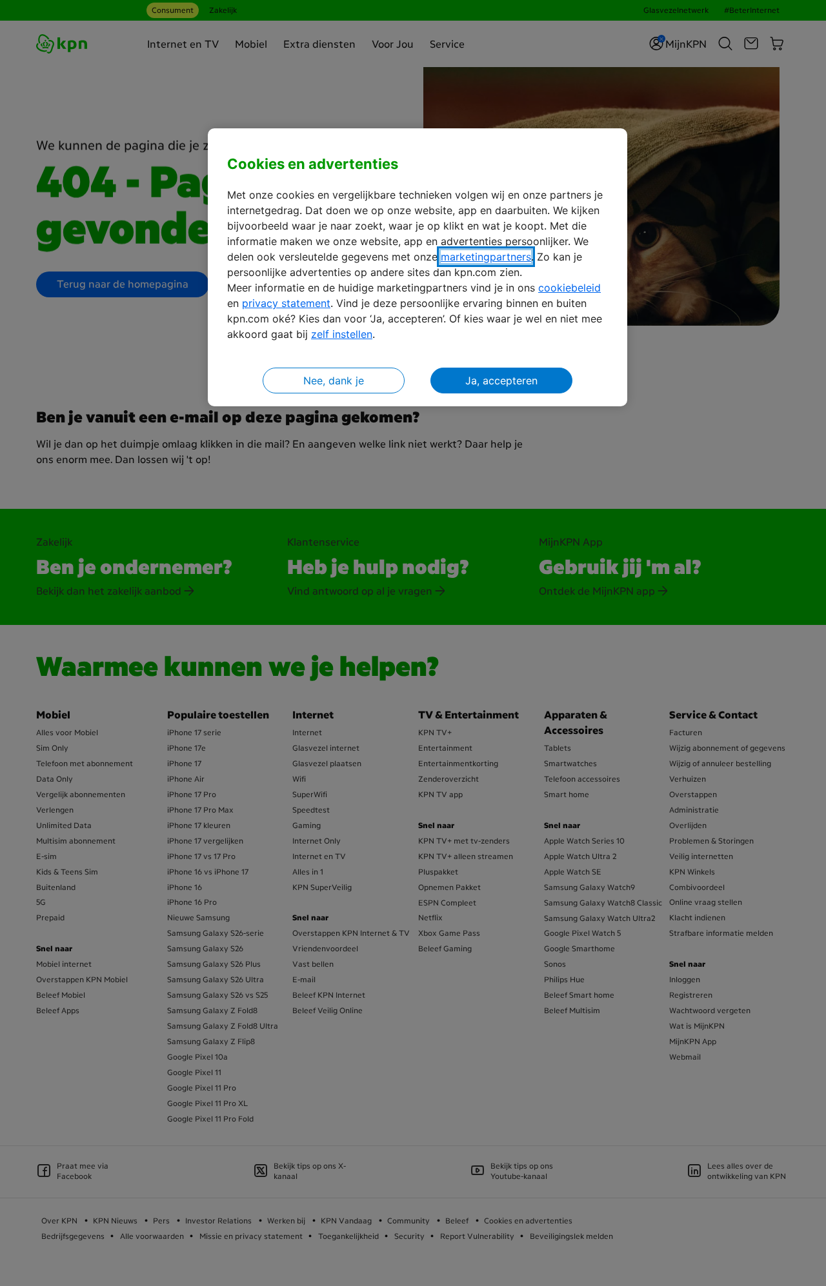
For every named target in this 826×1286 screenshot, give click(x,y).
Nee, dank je (333, 380)
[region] (417, 267)
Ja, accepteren (501, 380)
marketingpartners (486, 256)
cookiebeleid (569, 287)
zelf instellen (341, 334)
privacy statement (286, 303)
